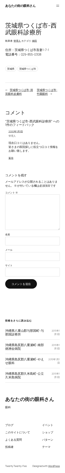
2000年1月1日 (15, 131)
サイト (8, 265)
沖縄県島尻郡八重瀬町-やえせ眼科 (24, 361)
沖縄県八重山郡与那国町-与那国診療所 (24, 332)
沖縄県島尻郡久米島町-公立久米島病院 (24, 375)
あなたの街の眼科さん (20, 5)
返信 (10, 158)
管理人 (17, 40)
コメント (11, 192)
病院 (34, 40)
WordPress (54, 466)
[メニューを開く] (58, 6)
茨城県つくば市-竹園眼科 (47, 92)
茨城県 (10, 68)
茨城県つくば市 (27, 68)
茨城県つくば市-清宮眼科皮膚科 (19, 92)
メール (8, 249)
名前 (7, 234)
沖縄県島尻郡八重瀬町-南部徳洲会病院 (24, 346)
